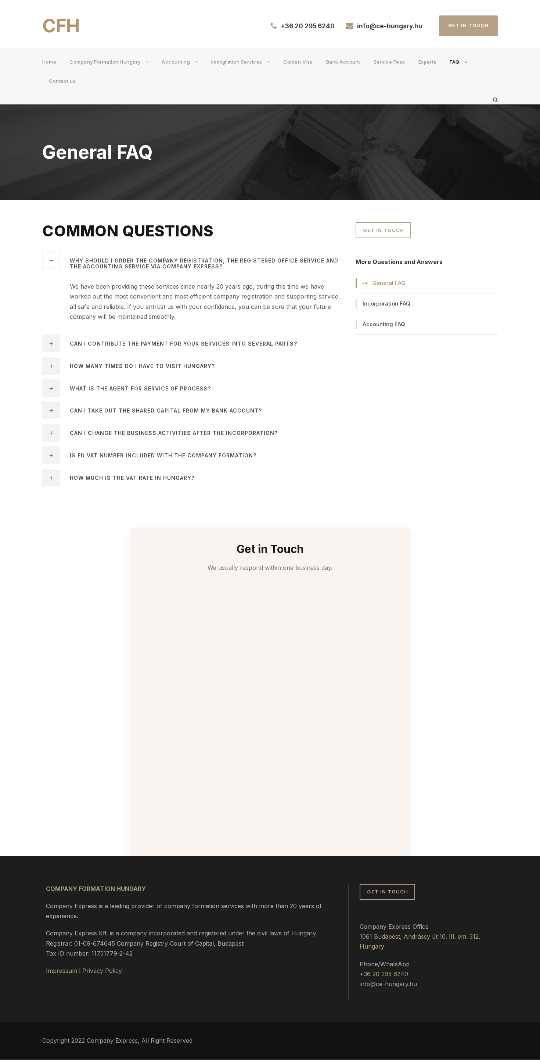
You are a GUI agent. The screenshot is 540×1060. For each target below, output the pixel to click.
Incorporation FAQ (386, 303)
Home (49, 62)
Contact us (62, 81)
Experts (427, 62)
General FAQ (389, 282)
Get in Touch (468, 25)
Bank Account (343, 62)
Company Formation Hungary (105, 62)
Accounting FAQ (384, 324)
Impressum (61, 970)
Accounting (176, 62)
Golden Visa (298, 62)
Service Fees (389, 62)
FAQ (455, 62)
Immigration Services (236, 62)
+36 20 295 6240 (308, 26)
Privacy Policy (102, 970)
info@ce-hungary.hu (389, 26)
